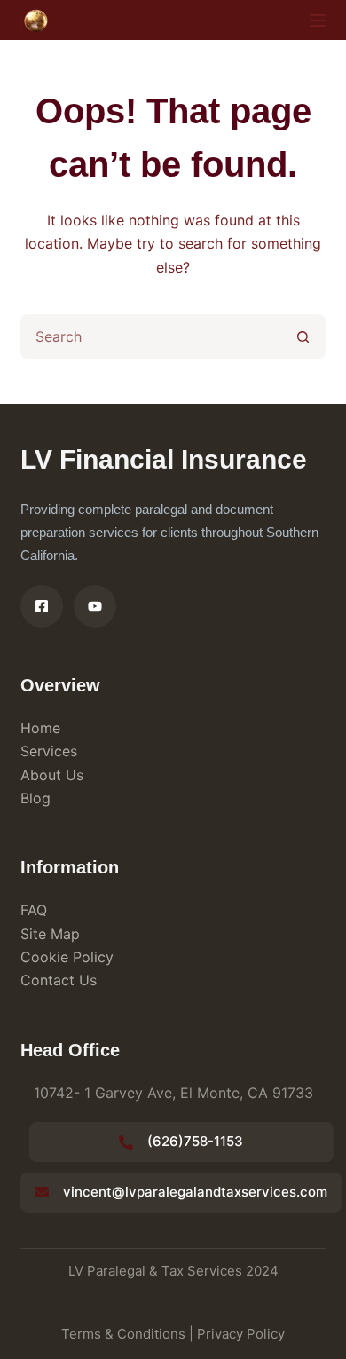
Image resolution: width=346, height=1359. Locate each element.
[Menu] (318, 20)
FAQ (33, 910)
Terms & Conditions (123, 1333)
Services (48, 751)
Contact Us (58, 980)
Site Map (50, 934)
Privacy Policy (241, 1333)
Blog (35, 798)
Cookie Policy (67, 957)
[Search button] (303, 336)
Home (40, 728)
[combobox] (152, 336)
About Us (51, 775)
